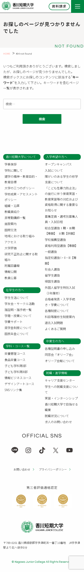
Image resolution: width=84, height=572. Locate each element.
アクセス (10, 242)
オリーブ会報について (60, 361)
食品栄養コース (15, 360)
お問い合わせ (22, 469)
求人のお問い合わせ (58, 422)
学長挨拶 (11, 164)
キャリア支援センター (60, 380)
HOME (6, 53)
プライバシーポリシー (53, 469)
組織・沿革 (12, 205)
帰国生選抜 (52, 281)
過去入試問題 (54, 323)
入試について (54, 170)
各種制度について (57, 311)
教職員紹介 (12, 212)
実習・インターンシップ (61, 398)
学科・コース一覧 (18, 346)
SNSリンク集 (13, 390)
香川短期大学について (21, 156)
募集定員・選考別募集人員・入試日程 (61, 219)
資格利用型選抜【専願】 (61, 245)
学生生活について (17, 297)
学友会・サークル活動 (20, 303)
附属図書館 (12, 265)
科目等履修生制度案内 (60, 317)
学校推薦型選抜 (55, 239)
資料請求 (59, 6)
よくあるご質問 (55, 329)
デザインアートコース (19, 384)
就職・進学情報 (56, 373)
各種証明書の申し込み (60, 348)
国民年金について (17, 334)
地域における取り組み (20, 236)
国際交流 (11, 230)
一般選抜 (51, 251)
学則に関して (14, 170)
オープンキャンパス (58, 164)
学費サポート (14, 322)
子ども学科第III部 (16, 372)
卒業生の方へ (55, 341)
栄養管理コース (15, 353)
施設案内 (11, 224)
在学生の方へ (15, 290)
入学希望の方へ (56, 156)
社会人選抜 (52, 269)
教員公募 (11, 278)
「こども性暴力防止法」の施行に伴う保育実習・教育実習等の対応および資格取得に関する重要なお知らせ (61, 199)
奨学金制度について (18, 328)
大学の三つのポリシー (20, 188)
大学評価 (11, 248)
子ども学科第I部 (15, 366)
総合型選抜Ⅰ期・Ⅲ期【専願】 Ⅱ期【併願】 (60, 231)
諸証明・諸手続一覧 (18, 309)
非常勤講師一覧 (15, 218)
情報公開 (11, 271)
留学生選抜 (52, 275)
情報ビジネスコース (18, 378)
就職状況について (57, 416)
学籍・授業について (18, 316)
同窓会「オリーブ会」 (60, 354)
